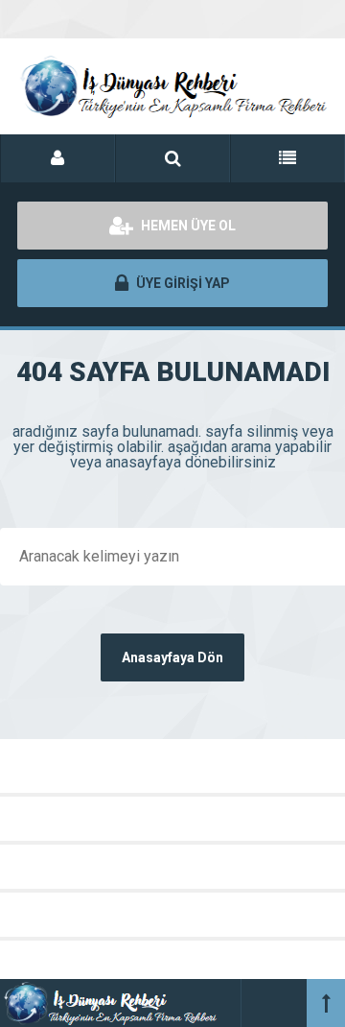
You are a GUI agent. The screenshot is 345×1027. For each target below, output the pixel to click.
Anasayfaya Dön (172, 657)
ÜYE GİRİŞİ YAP (181, 283)
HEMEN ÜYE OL (187, 225)
